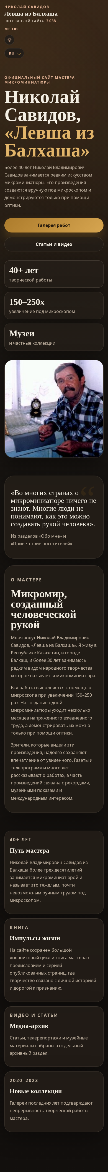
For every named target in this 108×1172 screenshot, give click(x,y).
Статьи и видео (54, 244)
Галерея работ (54, 225)
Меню (11, 29)
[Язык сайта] (14, 53)
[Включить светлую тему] (9, 40)
